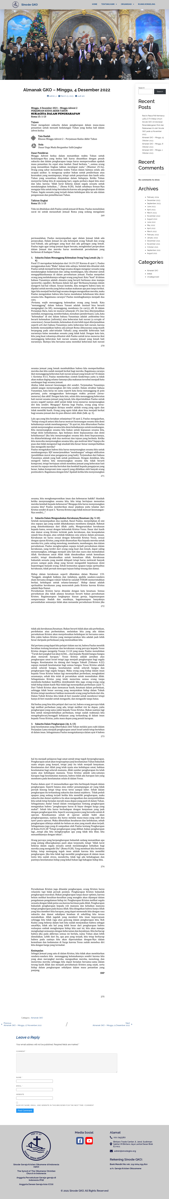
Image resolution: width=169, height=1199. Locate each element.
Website (20, 1094)
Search (141, 88)
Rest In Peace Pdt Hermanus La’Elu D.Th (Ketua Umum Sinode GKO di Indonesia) (153, 119)
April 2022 (151, 228)
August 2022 (152, 219)
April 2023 (151, 210)
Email (19, 1086)
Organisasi (126, 4)
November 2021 (153, 244)
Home (94, 4)
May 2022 (151, 225)
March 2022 (152, 231)
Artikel (149, 274)
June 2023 (151, 207)
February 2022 (153, 235)
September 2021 (153, 250)
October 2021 (152, 247)
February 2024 (153, 197)
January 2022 (152, 238)
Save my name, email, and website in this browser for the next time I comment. (55, 1105)
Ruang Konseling (146, 4)
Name (19, 1077)
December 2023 (153, 200)
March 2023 (152, 213)
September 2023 (154, 203)
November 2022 (153, 216)
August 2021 (152, 253)
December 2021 (153, 241)
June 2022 (151, 222)
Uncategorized (153, 277)
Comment (21, 1051)
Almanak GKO (37, 1018)
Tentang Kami (107, 4)
